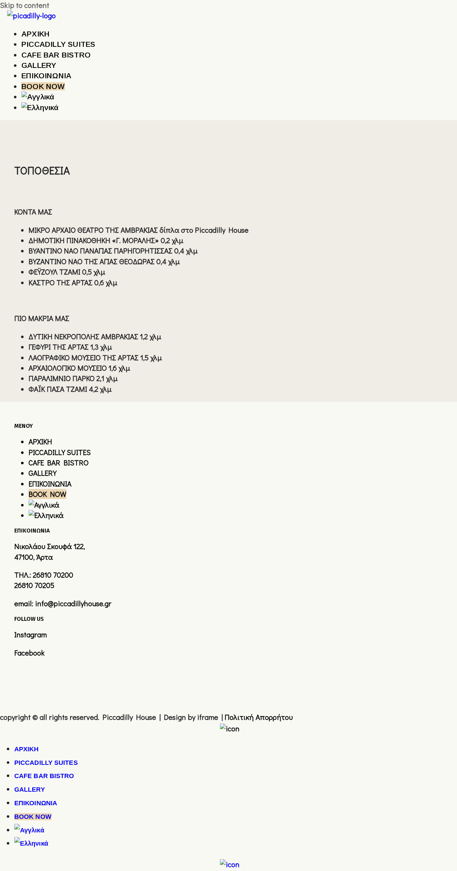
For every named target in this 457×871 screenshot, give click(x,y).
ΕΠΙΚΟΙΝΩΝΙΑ (50, 484)
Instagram (30, 634)
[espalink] (230, 728)
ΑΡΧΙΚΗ (40, 441)
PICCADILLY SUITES (60, 452)
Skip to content (24, 5)
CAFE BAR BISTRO (59, 462)
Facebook (29, 653)
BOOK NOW (47, 494)
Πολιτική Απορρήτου (259, 717)
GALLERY (42, 473)
